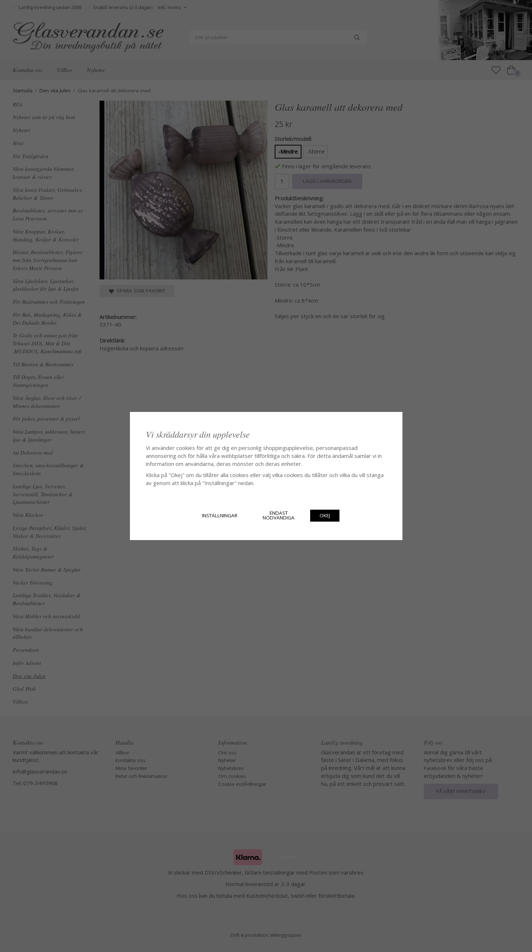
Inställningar (219, 515)
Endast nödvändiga (279, 515)
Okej (325, 515)
